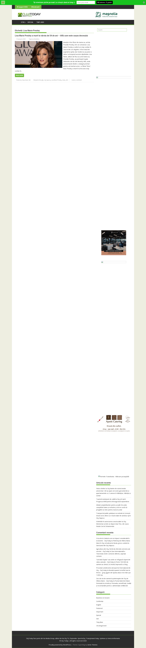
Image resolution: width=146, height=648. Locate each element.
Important (25, 80)
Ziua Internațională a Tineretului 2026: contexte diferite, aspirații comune (111, 553)
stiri (67, 80)
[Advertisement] (113, 53)
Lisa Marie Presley (56, 80)
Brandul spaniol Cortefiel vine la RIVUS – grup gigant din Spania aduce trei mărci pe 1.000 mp (113, 572)
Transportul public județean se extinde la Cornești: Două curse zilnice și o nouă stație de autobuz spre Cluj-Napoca (113, 515)
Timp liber (40, 22)
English (98, 605)
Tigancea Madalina (34, 39)
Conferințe (99, 601)
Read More (19, 75)
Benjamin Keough (38, 80)
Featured (18, 80)
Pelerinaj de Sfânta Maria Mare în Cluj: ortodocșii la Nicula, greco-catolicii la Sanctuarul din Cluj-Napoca (113, 543)
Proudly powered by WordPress (60, 645)
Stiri (23, 22)
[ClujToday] (16, 21)
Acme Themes (92, 645)
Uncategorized (101, 626)
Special (30, 22)
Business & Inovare (103, 598)
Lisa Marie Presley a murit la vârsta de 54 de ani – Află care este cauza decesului (51, 35)
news (63, 80)
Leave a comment (77, 80)
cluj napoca (47, 80)
